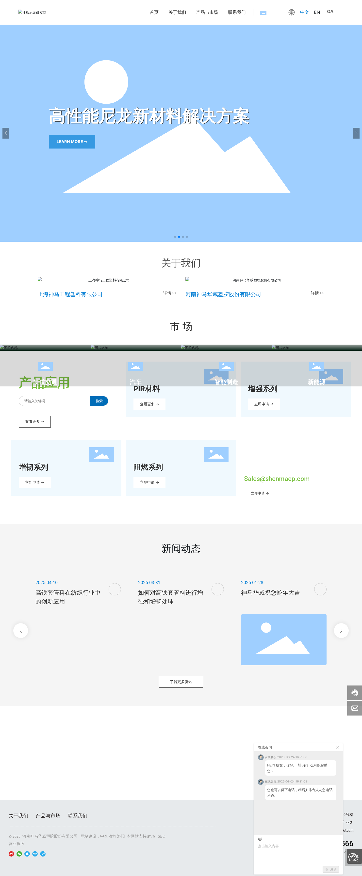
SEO (161, 836)
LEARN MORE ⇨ (72, 141)
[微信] (19, 854)
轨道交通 (45, 382)
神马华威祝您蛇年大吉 (270, 592)
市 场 (181, 326)
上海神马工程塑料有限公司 (70, 294)
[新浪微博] (11, 854)
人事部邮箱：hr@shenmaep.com (181, 768)
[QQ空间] (35, 854)
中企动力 (108, 836)
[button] (175, 237)
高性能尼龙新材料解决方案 (149, 115)
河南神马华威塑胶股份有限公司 (223, 294)
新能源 (317, 382)
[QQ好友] (27, 854)
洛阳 (121, 836)
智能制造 (226, 382)
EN (317, 12)
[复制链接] (43, 854)
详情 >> (170, 293)
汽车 (136, 382)
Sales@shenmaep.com (277, 478)
